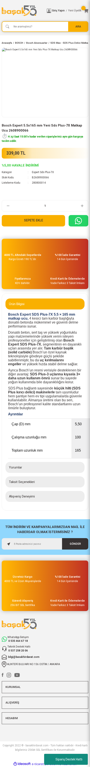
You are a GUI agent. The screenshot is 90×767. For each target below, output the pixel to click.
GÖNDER (75, 543)
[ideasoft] (22, 764)
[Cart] (86, 11)
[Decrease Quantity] (8, 205)
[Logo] (22, 11)
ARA (78, 26)
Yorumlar (15, 467)
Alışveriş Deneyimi (22, 496)
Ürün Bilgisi (16, 304)
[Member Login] (49, 11)
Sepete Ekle (33, 220)
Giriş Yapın (58, 10)
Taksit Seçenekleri (22, 482)
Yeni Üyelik (74, 10)
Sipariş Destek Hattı (68, 759)
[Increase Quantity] (82, 205)
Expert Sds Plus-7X (43, 172)
